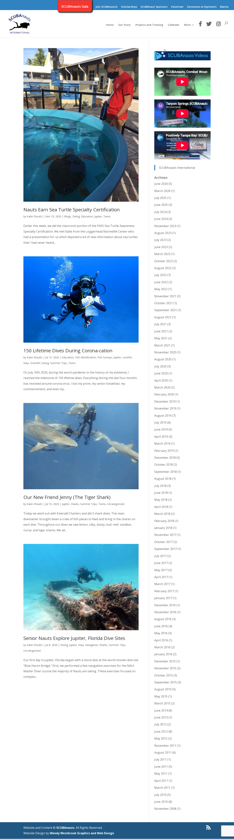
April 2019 (161, 437)
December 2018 (165, 458)
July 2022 (160, 275)
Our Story (124, 25)
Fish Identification (85, 357)
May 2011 (160, 774)
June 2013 (161, 717)
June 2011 (161, 767)
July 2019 (160, 423)
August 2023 (162, 233)
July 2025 (160, 198)
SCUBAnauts (65, 828)
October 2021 (163, 303)
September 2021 (165, 310)
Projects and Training (149, 25)
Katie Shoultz (34, 216)
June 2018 (161, 493)
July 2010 (160, 795)
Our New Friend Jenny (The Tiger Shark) (66, 497)
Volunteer (177, 6)
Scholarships (129, 6)
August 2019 (162, 416)
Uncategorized (115, 504)
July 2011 (160, 759)
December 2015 (165, 661)
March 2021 (162, 345)
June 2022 (161, 282)
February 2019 (164, 451)
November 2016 (165, 612)
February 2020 (164, 394)
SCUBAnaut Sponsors (154, 6)
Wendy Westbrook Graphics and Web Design (82, 833)
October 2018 (163, 465)
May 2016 (160, 633)
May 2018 (160, 500)
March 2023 (162, 254)
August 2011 (162, 753)
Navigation (91, 645)
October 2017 (163, 542)
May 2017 (160, 570)
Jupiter (98, 216)
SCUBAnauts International (177, 168)
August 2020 (162, 359)
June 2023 (161, 247)
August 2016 (162, 619)
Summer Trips (58, 363)
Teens (107, 216)
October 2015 (163, 675)
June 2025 (161, 205)
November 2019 (165, 408)
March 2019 (162, 444)
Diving (76, 216)
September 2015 (165, 682)
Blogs (67, 216)
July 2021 (160, 324)
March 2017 (162, 584)
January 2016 (163, 654)
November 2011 (165, 746)
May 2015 (160, 696)
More (187, 25)
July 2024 (160, 212)
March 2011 (162, 788)
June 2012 (161, 731)
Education (87, 216)
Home (110, 25)
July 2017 (160, 556)
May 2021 (160, 338)
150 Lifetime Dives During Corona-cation (67, 350)
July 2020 (160, 366)
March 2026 (162, 191)
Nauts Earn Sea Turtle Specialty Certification (71, 209)
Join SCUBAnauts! (106, 6)
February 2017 (164, 591)
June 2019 (161, 429)
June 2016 (161, 626)
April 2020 (161, 380)
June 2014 (161, 710)
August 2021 (162, 317)
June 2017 (161, 563)
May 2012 (160, 738)
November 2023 (165, 226)
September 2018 (165, 472)
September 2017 (165, 549)
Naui (26, 363)
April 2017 (161, 577)
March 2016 (162, 647)
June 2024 (161, 219)
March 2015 (162, 703)
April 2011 (161, 781)
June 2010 (161, 802)
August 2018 (162, 479)
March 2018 (162, 514)
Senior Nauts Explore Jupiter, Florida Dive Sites (74, 638)
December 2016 (165, 605)
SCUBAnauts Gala (74, 7)
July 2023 (160, 240)
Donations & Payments (201, 6)
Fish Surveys (104, 357)
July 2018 (160, 486)
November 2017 (165, 535)
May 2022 (160, 289)
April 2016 (161, 640)
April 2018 (161, 507)
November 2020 (165, 352)
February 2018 (164, 521)
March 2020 (162, 387)
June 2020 (161, 373)
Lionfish (127, 357)
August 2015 (162, 689)
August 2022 (162, 268)
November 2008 (165, 809)
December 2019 (165, 401)
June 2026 (161, 184)
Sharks (75, 504)
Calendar (173, 25)
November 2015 (165, 668)
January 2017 (163, 598)
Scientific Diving (39, 363)
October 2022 (163, 261)
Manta (224, 6)
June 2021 (161, 331)
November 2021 (165, 296)
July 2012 (160, 724)
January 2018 (163, 528)
